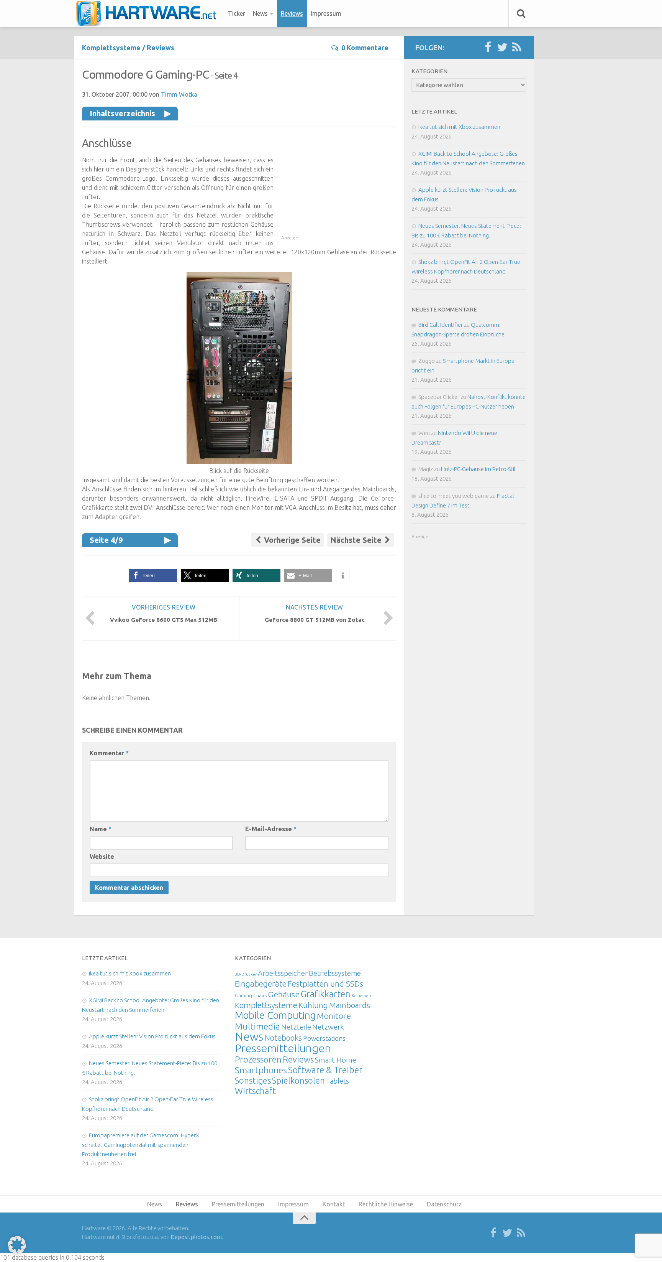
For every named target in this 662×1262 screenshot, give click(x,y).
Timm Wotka (179, 94)
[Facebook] (487, 47)
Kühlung (313, 1005)
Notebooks (283, 1037)
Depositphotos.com (196, 1237)
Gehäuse (284, 994)
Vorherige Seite (291, 539)
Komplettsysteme (111, 47)
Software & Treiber (325, 1070)
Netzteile (296, 1027)
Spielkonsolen (298, 1080)
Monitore (334, 1015)
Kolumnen (361, 995)
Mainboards (349, 1005)
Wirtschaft (255, 1091)
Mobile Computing (275, 1015)
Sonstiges (253, 1080)
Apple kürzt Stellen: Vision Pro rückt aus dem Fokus (152, 1036)
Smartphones (261, 1070)
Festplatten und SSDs (325, 983)
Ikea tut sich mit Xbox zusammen (459, 127)
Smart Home (335, 1060)
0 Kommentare (364, 47)
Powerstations (324, 1038)
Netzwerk (328, 1027)
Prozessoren (258, 1059)
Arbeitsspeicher (283, 973)
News (260, 13)
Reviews (292, 13)
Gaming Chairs (251, 995)
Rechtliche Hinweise (386, 1204)
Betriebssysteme (335, 973)
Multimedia (257, 1026)
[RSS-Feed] (517, 47)
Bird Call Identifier (440, 324)
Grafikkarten (326, 994)
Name (100, 828)
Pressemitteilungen (283, 1048)
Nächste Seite (356, 539)
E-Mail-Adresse (271, 828)
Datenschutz (444, 1204)
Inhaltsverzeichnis (122, 113)
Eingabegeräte (261, 983)
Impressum (326, 13)
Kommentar (109, 753)
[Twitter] (502, 47)
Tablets (337, 1081)
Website (102, 856)
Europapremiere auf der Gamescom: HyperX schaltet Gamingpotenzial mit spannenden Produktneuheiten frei (140, 1144)
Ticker (236, 13)
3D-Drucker (246, 974)
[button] (153, 575)
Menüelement (149, 13)
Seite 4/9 (106, 539)
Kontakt (334, 1204)
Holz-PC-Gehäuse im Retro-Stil (478, 469)
